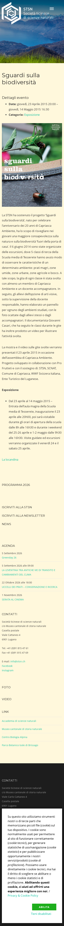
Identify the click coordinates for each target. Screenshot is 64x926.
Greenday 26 (9, 557)
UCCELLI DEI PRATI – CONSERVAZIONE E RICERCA (29, 587)
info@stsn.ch (17, 661)
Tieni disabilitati (41, 914)
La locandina (10, 459)
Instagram (7, 670)
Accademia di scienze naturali (19, 721)
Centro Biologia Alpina (14, 737)
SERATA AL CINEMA (13, 599)
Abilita (44, 907)
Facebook (7, 665)
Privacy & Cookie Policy (23, 895)
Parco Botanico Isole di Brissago (20, 745)
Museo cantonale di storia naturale (22, 729)
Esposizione (32, 115)
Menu (52, 8)
